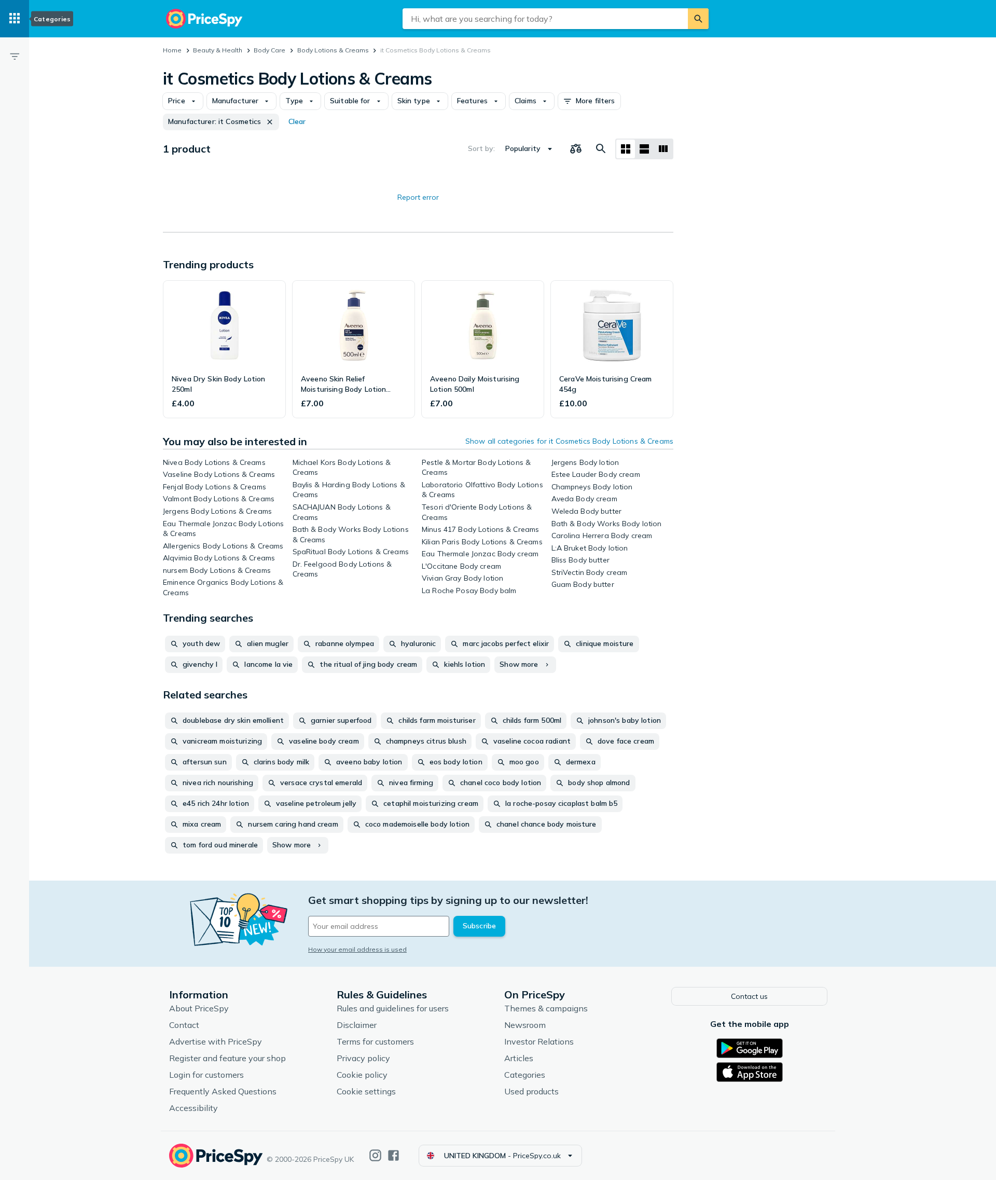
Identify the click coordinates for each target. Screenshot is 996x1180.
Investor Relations (539, 1041)
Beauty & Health (217, 50)
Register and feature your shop (227, 1058)
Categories (524, 1074)
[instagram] (375, 1155)
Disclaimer (357, 1025)
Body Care (269, 50)
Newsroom (525, 1025)
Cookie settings (366, 1091)
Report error (418, 197)
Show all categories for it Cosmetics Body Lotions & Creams (569, 441)
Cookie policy (362, 1074)
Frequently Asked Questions (222, 1091)
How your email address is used (357, 949)
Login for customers (206, 1074)
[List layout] (644, 149)
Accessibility (193, 1108)
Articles (518, 1058)
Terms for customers (375, 1041)
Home (172, 50)
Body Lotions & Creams (333, 50)
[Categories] (14, 18)
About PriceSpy (199, 1008)
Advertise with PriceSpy (215, 1041)
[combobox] (545, 18)
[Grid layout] (625, 149)
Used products (531, 1091)
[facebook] (393, 1155)
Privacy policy (363, 1058)
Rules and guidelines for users (393, 1008)
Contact (184, 1025)
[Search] (698, 18)
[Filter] (14, 56)
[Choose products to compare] (575, 149)
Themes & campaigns (546, 1008)
